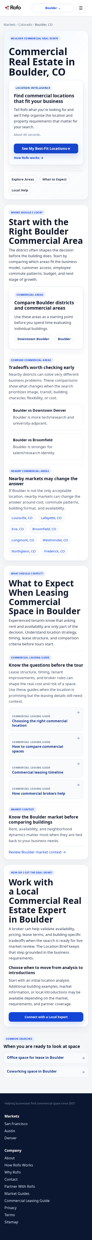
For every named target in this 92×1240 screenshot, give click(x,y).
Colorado (25, 24)
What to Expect (54, 179)
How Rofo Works (18, 1165)
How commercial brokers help (38, 793)
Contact (11, 1179)
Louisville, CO (22, 518)
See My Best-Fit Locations (46, 148)
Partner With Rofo (19, 1186)
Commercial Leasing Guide (27, 1200)
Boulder (64, 339)
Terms (9, 1214)
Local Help (20, 190)
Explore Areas (23, 179)
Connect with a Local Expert (46, 1017)
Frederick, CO (54, 551)
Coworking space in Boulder (32, 1071)
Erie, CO (18, 529)
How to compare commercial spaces (37, 748)
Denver (10, 1138)
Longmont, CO (23, 540)
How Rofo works (28, 158)
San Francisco (16, 1123)
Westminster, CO (55, 540)
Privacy (10, 1207)
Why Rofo (12, 1172)
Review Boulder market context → (37, 852)
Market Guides (16, 1193)
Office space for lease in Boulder (35, 1057)
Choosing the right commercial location (39, 723)
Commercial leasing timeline (37, 772)
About (9, 1158)
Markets (10, 24)
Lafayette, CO (51, 518)
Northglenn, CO (24, 551)
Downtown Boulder (33, 339)
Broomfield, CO (44, 529)
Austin (9, 1130)
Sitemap (11, 1222)
